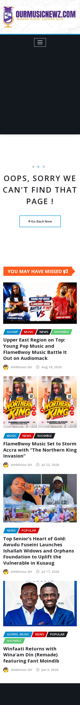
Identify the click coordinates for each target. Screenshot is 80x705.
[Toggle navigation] (40, 42)
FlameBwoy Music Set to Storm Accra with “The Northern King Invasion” (40, 449)
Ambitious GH (21, 367)
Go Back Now (41, 221)
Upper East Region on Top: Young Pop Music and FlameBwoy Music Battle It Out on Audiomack (35, 348)
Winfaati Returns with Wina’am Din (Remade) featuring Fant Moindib (31, 654)
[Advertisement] (40, 89)
